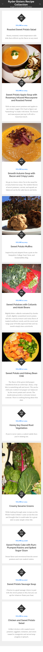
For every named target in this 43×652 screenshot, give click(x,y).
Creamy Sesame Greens (21, 506)
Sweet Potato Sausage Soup (21, 584)
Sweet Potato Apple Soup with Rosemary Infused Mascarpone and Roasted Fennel (21, 97)
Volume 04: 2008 (22, 541)
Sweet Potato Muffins (21, 246)
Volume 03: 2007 (22, 580)
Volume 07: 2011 (21, 300)
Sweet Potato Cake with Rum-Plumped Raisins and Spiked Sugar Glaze (21, 548)
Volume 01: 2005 (21, 616)
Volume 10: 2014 (21, 25)
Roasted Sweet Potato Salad (21, 29)
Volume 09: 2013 (21, 169)
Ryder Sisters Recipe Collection (21, 3)
